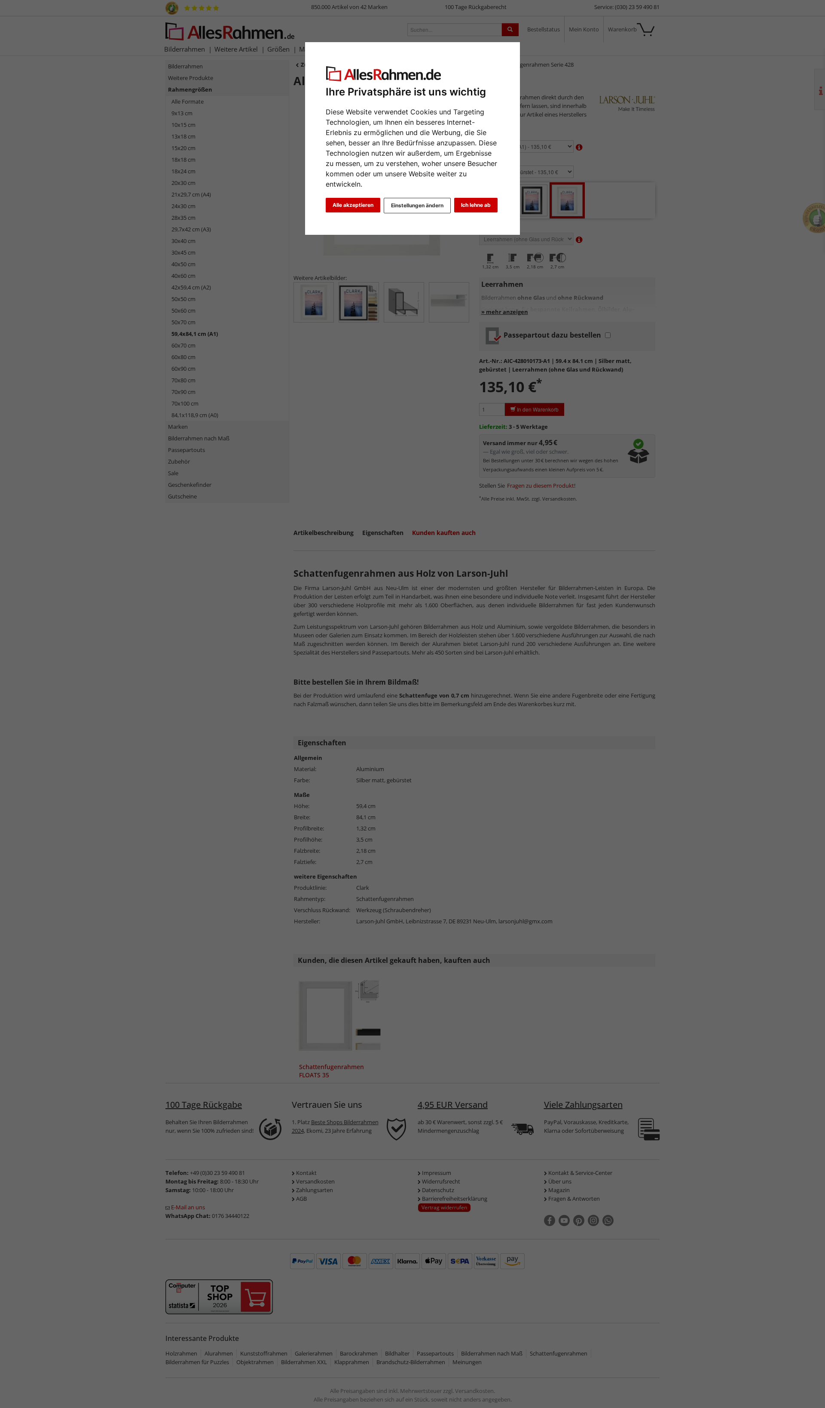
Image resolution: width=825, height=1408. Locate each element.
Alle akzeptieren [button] (353, 205)
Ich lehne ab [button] (476, 205)
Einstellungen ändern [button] (417, 205)
